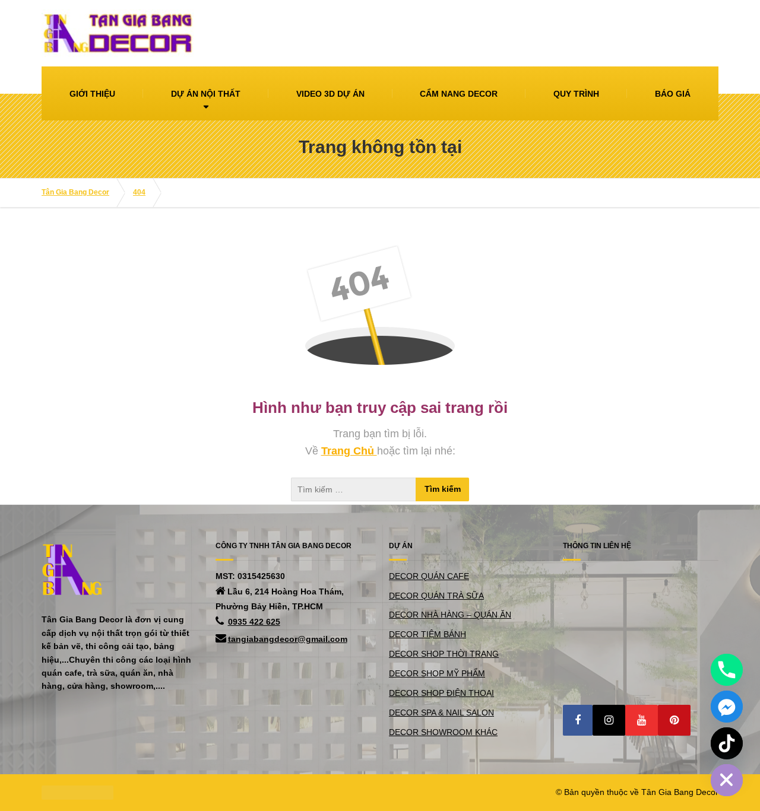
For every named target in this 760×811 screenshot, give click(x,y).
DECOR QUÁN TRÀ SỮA (436, 595)
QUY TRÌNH (576, 93)
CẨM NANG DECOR (459, 93)
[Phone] (727, 670)
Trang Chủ (349, 451)
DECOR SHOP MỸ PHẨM (437, 673)
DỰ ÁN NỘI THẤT (205, 93)
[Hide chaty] (727, 780)
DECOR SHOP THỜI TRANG (444, 654)
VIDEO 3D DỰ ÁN (330, 93)
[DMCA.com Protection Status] (77, 792)
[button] (578, 720)
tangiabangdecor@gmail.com (287, 639)
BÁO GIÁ (673, 93)
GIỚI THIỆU (92, 93)
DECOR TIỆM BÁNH (427, 634)
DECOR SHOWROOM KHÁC (443, 732)
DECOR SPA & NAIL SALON (441, 712)
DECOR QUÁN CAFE (429, 576)
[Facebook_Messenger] (727, 707)
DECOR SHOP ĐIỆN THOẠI (441, 693)
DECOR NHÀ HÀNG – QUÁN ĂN (450, 614)
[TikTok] (727, 743)
